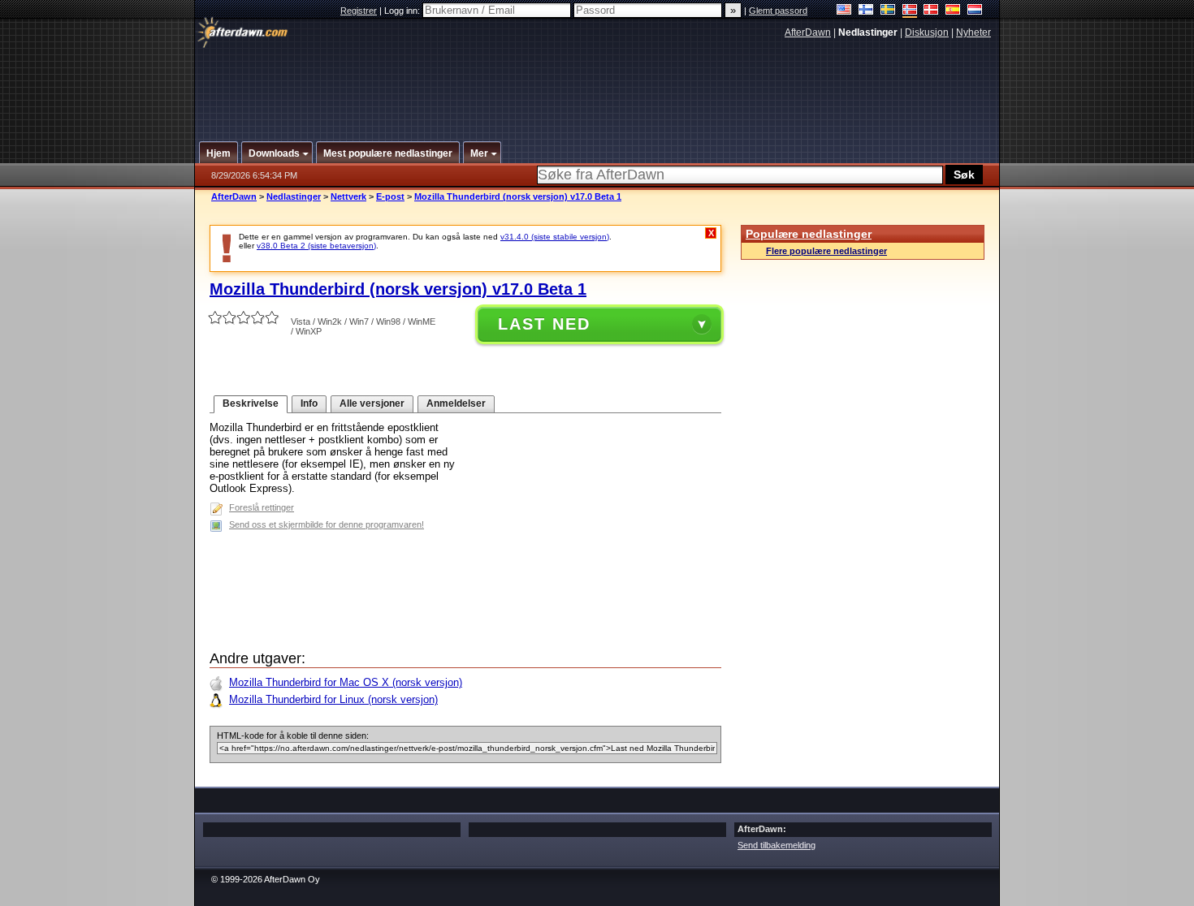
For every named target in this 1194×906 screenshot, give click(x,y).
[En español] (953, 11)
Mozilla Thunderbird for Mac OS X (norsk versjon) (345, 682)
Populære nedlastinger (809, 233)
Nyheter (973, 32)
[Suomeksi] (866, 11)
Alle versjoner (372, 403)
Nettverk (348, 196)
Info (309, 403)
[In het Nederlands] (975, 11)
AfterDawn (808, 32)
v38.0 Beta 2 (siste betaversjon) (316, 245)
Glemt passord (778, 10)
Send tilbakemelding (776, 845)
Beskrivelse (251, 403)
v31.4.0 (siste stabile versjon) (554, 236)
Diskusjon (927, 32)
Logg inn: (403, 10)
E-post (390, 196)
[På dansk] (931, 11)
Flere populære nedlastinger (826, 251)
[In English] (844, 11)
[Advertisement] (597, 83)
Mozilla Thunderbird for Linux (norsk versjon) (333, 699)
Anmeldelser (456, 403)
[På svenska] (888, 11)
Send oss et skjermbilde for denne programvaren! (326, 524)
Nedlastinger (293, 196)
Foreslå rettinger (261, 507)
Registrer (358, 10)
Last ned (544, 324)
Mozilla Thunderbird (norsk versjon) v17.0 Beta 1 (517, 196)
